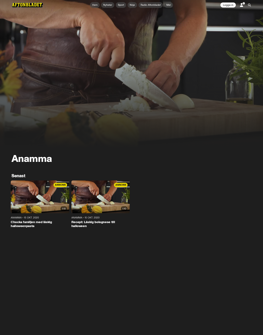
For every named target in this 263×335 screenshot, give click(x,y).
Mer (168, 4)
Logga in (228, 5)
